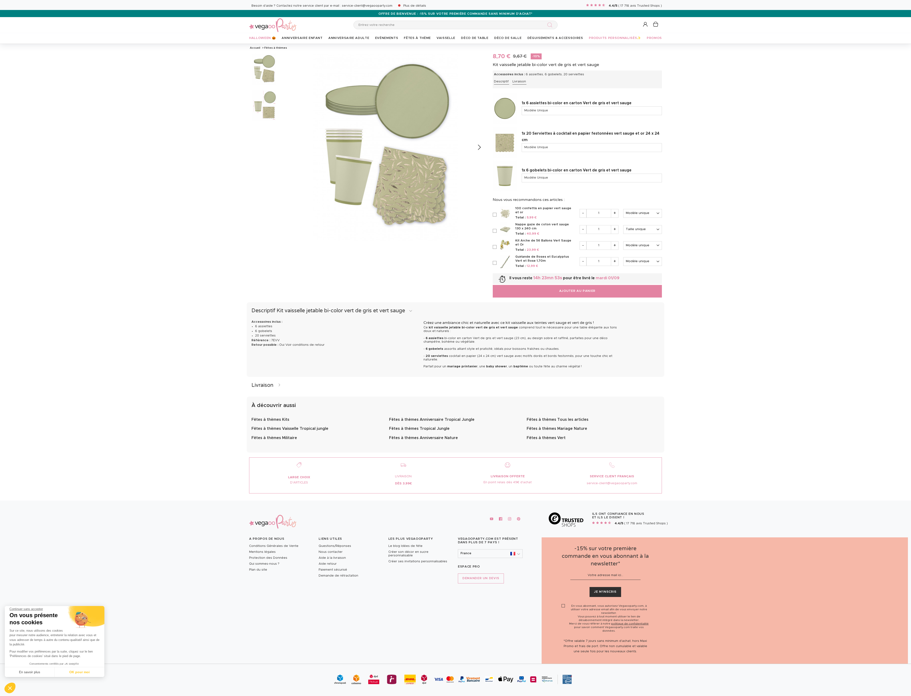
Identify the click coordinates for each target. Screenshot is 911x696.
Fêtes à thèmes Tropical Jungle (419, 429)
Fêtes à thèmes (275, 47)
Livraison (519, 81)
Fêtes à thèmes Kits (270, 419)
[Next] (479, 147)
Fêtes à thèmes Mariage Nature (557, 429)
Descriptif (501, 81)
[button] (10, 688)
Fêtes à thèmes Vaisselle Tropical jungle (289, 429)
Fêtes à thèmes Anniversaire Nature (423, 438)
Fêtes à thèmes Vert (546, 438)
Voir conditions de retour (305, 344)
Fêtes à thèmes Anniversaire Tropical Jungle (431, 419)
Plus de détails (414, 5)
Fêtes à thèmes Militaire (274, 438)
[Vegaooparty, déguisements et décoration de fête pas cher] (273, 22)
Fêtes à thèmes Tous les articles (557, 419)
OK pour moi (79, 672)
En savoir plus (29, 672)
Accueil (255, 47)
